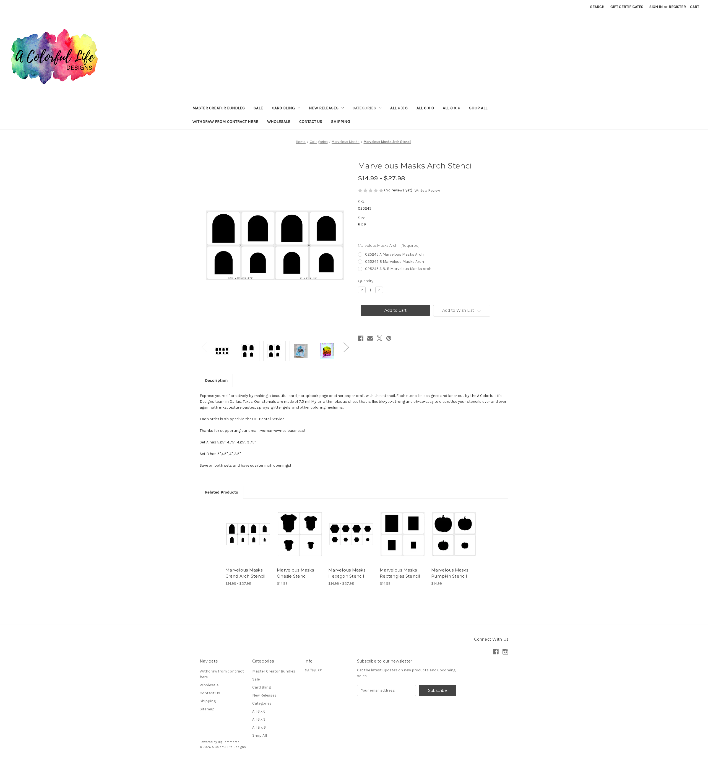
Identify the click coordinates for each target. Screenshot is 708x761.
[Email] (370, 338)
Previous (203, 346)
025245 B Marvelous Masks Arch (394, 261)
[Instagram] (505, 651)
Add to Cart (299, 539)
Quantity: (366, 281)
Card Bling (283, 107)
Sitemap (207, 709)
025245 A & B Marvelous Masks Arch (398, 268)
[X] (379, 338)
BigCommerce (229, 742)
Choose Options (248, 539)
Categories (364, 107)
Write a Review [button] (427, 190)
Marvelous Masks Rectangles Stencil (400, 573)
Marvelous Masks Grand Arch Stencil (245, 573)
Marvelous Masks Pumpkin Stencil (449, 573)
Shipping (340, 121)
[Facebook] (360, 338)
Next (346, 346)
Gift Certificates (626, 6)
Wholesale (278, 121)
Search (597, 6)
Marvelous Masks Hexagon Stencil (346, 573)
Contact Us (310, 121)
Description (216, 380)
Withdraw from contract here (225, 121)
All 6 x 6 (399, 107)
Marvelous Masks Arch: (389, 245)
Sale (258, 107)
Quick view (244, 529)
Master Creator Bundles (218, 107)
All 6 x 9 (425, 107)
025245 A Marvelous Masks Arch (394, 254)
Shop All (478, 107)
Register (677, 6)
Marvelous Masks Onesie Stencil (295, 573)
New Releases (324, 107)
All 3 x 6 (451, 107)
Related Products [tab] (221, 492)
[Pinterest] (389, 338)
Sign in (656, 6)
